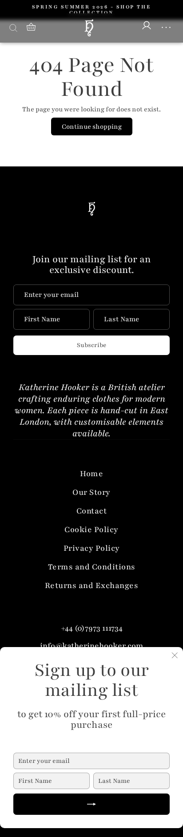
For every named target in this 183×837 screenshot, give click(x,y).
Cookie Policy (91, 529)
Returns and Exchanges (92, 585)
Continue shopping (92, 126)
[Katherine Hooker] (88, 28)
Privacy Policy (92, 548)
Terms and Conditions (91, 566)
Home (91, 473)
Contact (91, 510)
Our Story (91, 492)
